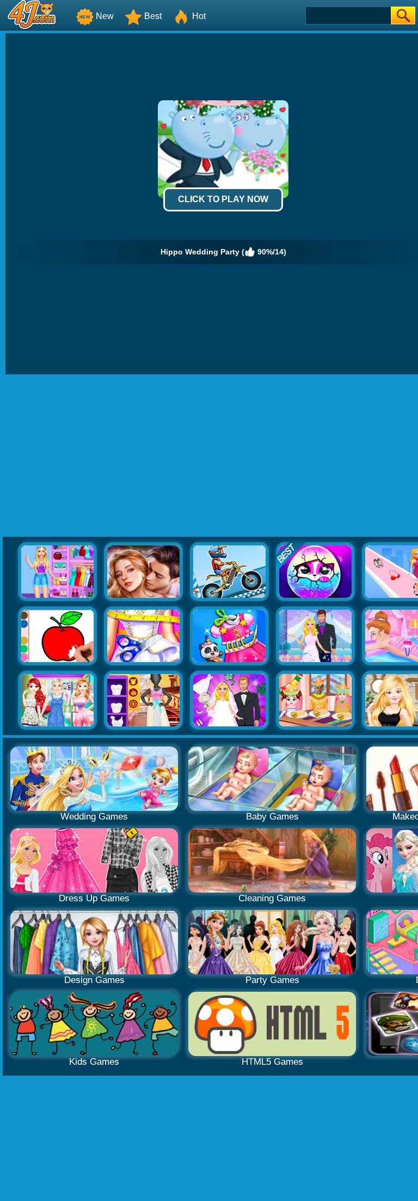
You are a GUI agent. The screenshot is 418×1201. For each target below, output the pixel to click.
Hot (199, 16)
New (105, 16)
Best (153, 16)
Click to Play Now (223, 199)
